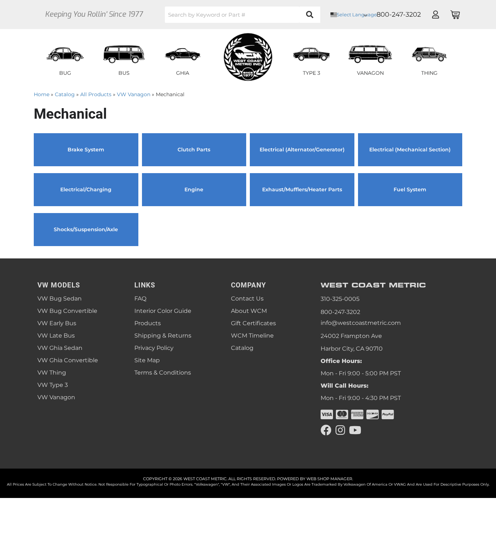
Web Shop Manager (329, 478)
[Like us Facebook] (326, 430)
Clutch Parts (194, 149)
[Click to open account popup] (435, 14)
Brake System (86, 149)
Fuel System (410, 189)
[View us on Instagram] (340, 430)
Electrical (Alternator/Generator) (302, 149)
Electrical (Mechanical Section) (410, 149)
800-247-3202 (340, 312)
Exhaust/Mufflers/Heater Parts (302, 189)
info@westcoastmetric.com (361, 322)
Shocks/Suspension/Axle (86, 229)
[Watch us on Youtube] (355, 430)
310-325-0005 (340, 298)
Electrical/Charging (85, 189)
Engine (193, 189)
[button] (242, 15)
